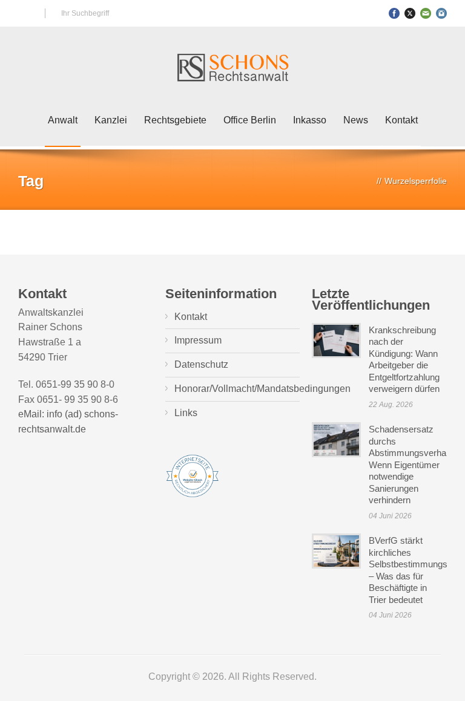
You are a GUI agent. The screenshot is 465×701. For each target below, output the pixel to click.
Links (185, 413)
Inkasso (309, 120)
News (355, 120)
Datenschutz (201, 364)
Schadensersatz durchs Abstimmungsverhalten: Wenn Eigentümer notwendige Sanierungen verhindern (416, 464)
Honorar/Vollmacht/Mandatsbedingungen (262, 388)
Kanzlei (110, 120)
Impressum (198, 340)
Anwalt (63, 120)
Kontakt (401, 120)
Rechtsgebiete (175, 120)
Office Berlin (249, 120)
